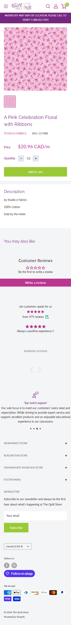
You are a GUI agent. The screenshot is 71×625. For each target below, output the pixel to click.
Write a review (35, 282)
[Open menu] (6, 6)
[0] (63, 6)
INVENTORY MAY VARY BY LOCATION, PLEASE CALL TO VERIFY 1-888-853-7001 (35, 17)
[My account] (56, 6)
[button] (32, 369)
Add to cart (35, 172)
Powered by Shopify (14, 616)
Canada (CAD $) (14, 546)
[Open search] (48, 6)
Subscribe (16, 527)
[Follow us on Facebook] (6, 565)
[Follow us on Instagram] (14, 565)
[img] (35, 311)
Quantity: (10, 158)
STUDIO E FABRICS (15, 133)
